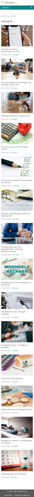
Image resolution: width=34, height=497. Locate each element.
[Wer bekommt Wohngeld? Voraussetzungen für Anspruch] (17, 167)
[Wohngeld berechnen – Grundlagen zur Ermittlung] (17, 331)
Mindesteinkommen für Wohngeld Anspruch (17, 409)
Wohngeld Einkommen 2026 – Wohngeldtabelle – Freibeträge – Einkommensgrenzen (12, 249)
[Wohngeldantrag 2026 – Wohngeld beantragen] (17, 300)
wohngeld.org (5, 16)
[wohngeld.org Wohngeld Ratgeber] (9, 2)
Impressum (8, 495)
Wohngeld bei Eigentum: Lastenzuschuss (15, 116)
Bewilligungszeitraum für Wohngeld (14, 474)
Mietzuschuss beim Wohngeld (11, 378)
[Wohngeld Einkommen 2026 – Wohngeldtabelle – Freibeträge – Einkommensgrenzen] (17, 233)
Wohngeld (16, 55)
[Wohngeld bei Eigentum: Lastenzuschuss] (17, 102)
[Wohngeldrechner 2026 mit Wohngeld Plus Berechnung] (17, 269)
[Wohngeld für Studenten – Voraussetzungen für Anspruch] (17, 427)
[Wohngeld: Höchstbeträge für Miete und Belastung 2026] (17, 200)
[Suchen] (31, 7)
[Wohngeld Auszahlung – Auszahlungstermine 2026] (17, 35)
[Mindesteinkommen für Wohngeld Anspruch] (17, 396)
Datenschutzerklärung (22, 495)
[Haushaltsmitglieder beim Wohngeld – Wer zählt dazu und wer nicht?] (17, 69)
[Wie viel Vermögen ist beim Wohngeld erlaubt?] (17, 133)
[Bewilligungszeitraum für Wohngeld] (17, 460)
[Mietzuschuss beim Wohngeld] (17, 365)
